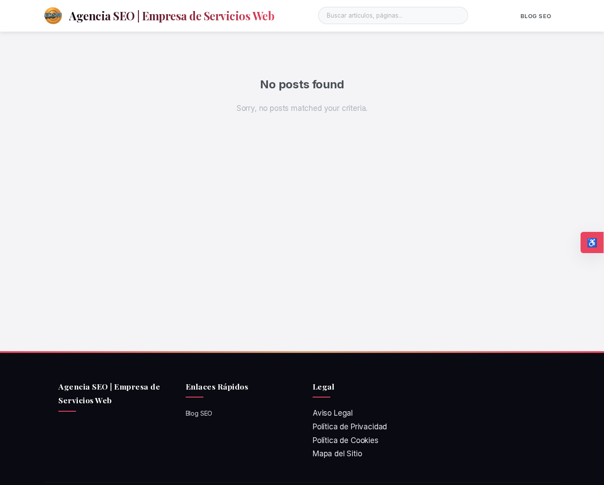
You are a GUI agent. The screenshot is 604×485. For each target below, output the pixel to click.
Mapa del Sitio (337, 453)
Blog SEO (535, 16)
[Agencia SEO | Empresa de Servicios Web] (53, 15)
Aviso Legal (333, 413)
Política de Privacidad (350, 426)
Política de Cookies (345, 440)
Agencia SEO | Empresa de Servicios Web (171, 15)
